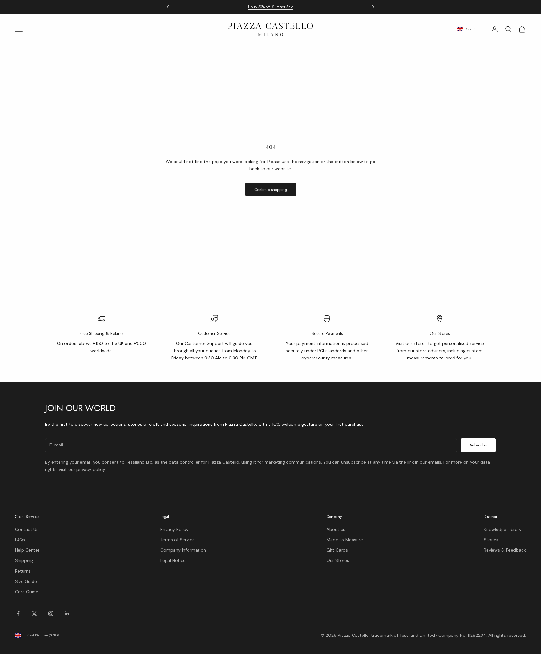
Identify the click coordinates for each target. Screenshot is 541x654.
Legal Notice (173, 560)
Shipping (24, 560)
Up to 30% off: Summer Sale (270, 6)
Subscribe (478, 445)
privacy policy (90, 469)
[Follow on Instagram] (51, 613)
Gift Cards (337, 550)
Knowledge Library (503, 529)
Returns (23, 571)
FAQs (20, 540)
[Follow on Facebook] (18, 613)
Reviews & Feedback (505, 550)
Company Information (183, 550)
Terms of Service (177, 540)
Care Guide (26, 592)
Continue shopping (270, 190)
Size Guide (26, 581)
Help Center (27, 550)
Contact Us (27, 529)
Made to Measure (345, 540)
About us (336, 529)
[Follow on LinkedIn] (67, 613)
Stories (491, 540)
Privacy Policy (174, 529)
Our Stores (338, 560)
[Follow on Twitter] (34, 613)
